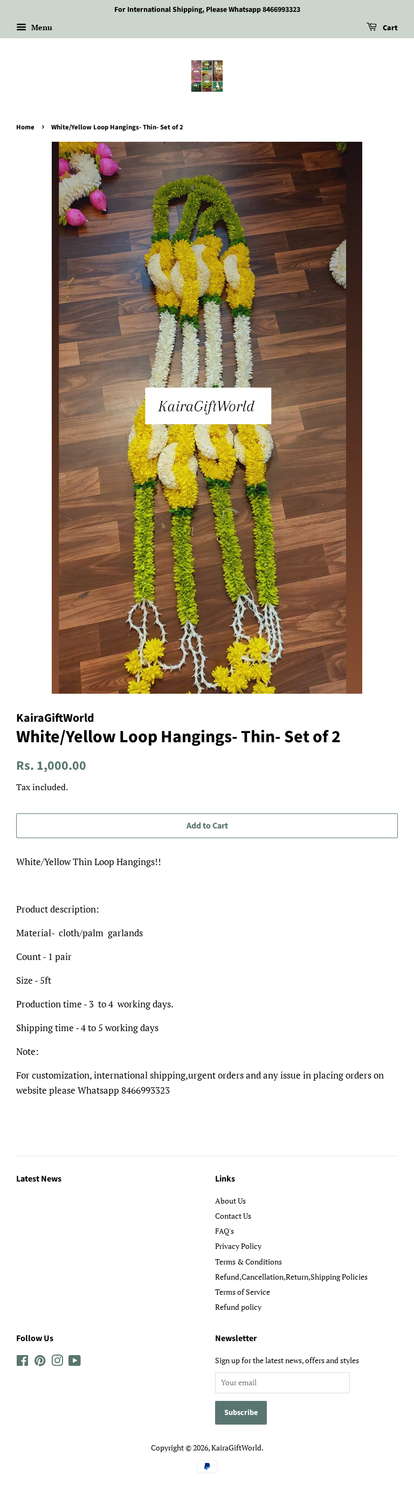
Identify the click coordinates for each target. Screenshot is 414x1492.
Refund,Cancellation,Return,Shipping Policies (291, 1277)
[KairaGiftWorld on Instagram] (57, 1362)
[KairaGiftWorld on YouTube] (74, 1362)
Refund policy (238, 1307)
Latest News (38, 1179)
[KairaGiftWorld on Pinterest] (40, 1362)
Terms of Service (242, 1292)
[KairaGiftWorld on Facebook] (22, 1362)
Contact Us (233, 1216)
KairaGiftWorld (236, 1447)
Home (25, 127)
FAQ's (224, 1231)
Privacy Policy (238, 1246)
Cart (389, 28)
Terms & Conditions (248, 1261)
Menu (40, 27)
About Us (230, 1201)
